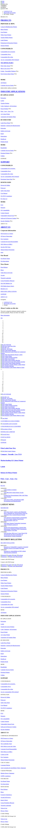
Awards (3, 275)
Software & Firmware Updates (8, 218)
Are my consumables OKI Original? (10, 59)
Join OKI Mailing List (6, 283)
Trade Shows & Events (6, 272)
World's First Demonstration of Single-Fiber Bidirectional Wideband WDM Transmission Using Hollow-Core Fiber (15, 529)
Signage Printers (5, 45)
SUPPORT (5, 162)
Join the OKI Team (5, 247)
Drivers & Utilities (5, 185)
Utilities (3, 156)
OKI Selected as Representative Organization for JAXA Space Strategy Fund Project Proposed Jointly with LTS (15, 519)
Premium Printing (5, 153)
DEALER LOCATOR (10, 12)
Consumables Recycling (7, 57)
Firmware (3, 188)
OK (2, 318)
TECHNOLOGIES (7, 63)
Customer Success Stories (7, 85)
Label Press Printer (5, 123)
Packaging (3, 98)
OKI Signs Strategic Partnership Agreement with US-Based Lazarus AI (15, 524)
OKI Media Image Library (7, 286)
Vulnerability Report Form (7, 215)
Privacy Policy (4, 811)
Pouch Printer (4, 632)
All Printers (3, 82)
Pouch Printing (4, 108)
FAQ (2, 205)
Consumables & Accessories (8, 51)
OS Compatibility (5, 210)
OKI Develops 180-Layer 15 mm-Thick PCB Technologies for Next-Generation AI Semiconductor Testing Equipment (15, 535)
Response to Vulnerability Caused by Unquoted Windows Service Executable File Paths (16, 547)
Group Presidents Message (7, 802)
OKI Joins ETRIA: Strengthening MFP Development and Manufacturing (14, 500)
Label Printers (4, 40)
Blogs (2, 270)
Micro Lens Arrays (5, 68)
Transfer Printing (5, 103)
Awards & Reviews (6, 797)
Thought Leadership (6, 278)
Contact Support (5, 213)
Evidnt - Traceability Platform (8, 71)
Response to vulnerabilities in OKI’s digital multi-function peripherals (15, 552)
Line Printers (4, 32)
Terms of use (4, 808)
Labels (2, 100)
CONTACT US (8, 11)
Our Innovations (5, 261)
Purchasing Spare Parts (6, 179)
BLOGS (3, 485)
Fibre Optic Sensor (5, 66)
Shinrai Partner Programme (7, 249)
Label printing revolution (10, 489)
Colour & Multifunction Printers (9, 26)
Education (3, 128)
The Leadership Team (6, 743)
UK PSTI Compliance (6, 196)
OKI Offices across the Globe (8, 746)
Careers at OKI (4, 754)
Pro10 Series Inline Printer (7, 74)
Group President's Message (7, 280)
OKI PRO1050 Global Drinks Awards (13, 492)
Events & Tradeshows (6, 794)
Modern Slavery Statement (7, 773)
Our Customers (4, 239)
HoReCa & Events (5, 131)
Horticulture (4, 136)
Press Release (4, 267)
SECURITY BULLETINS (8, 542)
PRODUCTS (6, 20)
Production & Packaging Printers (9, 43)
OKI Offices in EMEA (6, 244)
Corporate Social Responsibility (9, 749)
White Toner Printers (6, 35)
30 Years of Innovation (6, 236)
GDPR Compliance (6, 776)
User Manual (4, 193)
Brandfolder (4, 147)
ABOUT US (5, 227)
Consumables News (6, 54)
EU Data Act (4, 198)
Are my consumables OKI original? (10, 607)
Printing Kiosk (4, 141)
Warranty (3, 207)
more (2, 252)
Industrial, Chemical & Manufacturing (10, 125)
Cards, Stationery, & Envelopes (9, 106)
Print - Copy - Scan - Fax (7, 111)
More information (5, 315)
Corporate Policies (5, 765)
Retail (2, 133)
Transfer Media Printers (7, 37)
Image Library (4, 800)
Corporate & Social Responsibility (9, 241)
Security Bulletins (5, 221)
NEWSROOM (4, 507)
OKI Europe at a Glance (7, 233)
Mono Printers (4, 29)
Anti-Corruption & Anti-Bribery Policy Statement (13, 768)
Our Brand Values (5, 258)
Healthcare (3, 139)
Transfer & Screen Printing (7, 626)
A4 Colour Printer (5, 114)
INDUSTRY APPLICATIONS (13, 91)
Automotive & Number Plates (8, 116)
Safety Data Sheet (5, 190)
